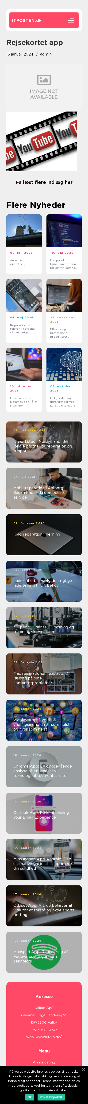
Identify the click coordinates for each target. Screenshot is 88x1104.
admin (46, 54)
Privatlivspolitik (51, 1097)
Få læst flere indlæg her (44, 182)
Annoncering (44, 1062)
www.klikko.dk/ (49, 1037)
